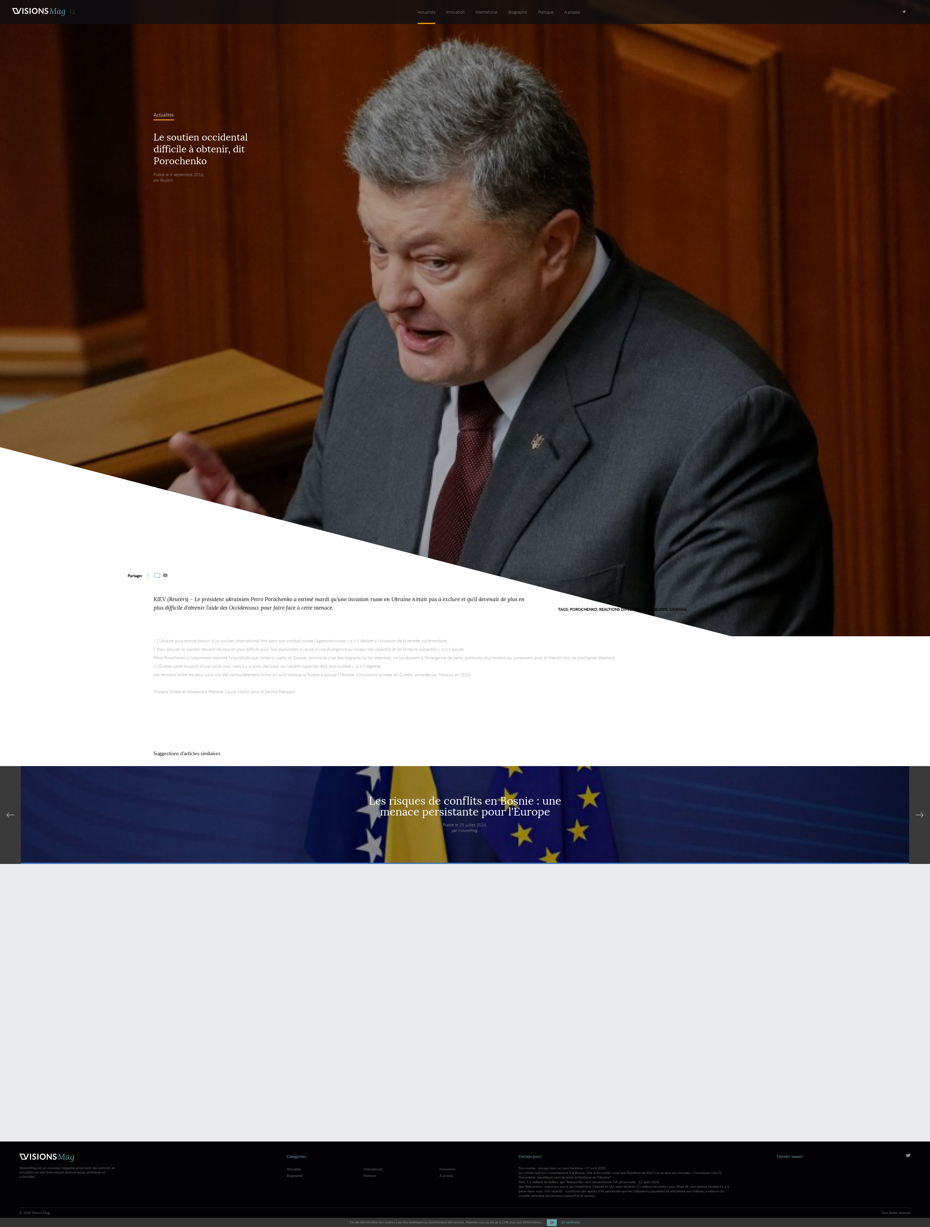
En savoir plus (571, 1222)
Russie (661, 609)
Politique (545, 12)
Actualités (426, 12)
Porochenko (583, 609)
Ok (552, 1222)
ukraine (678, 609)
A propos (572, 12)
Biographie (517, 12)
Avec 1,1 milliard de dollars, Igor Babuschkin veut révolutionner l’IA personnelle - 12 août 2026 (624, 1189)
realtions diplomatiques (626, 609)
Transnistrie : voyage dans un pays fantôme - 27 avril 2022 (620, 1173)
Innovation (455, 12)
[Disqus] (465, 937)
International (486, 12)
